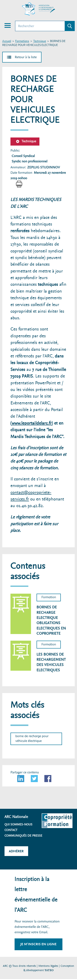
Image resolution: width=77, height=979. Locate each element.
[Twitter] (34, 778)
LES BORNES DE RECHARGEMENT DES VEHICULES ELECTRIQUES (51, 662)
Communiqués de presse (23, 835)
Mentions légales (48, 966)
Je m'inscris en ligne (38, 944)
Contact (11, 830)
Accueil (6, 41)
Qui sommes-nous (18, 824)
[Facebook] (47, 778)
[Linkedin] (20, 778)
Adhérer (16, 851)
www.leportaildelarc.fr (32, 423)
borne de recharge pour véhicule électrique (31, 739)
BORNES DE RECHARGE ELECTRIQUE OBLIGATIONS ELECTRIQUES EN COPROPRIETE (51, 620)
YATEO (49, 970)
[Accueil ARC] (38, 9)
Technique (39, 41)
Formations (22, 41)
